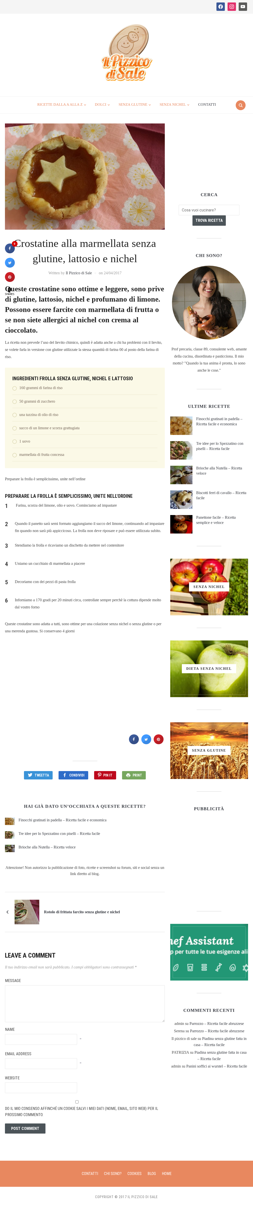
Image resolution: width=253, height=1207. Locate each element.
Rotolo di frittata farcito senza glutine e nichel (82, 912)
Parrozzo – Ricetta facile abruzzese (217, 1023)
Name (10, 1029)
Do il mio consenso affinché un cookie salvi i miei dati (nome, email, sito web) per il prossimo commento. (81, 1111)
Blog (152, 1173)
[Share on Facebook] (134, 742)
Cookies (134, 1173)
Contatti (207, 104)
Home (166, 1173)
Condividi (76, 775)
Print (137, 775)
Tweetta (42, 775)
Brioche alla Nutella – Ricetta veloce (47, 847)
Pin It (107, 775)
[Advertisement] (85, 683)
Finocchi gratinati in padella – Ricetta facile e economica (62, 820)
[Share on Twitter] (146, 742)
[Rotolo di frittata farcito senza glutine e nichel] (27, 912)
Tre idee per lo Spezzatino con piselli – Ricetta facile (59, 833)
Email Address (18, 1054)
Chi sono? (113, 1173)
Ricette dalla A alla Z (60, 104)
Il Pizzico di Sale (79, 273)
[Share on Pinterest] (159, 742)
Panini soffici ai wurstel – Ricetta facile (216, 1066)
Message (13, 980)
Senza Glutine (133, 104)
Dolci (100, 104)
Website (12, 1078)
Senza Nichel (173, 104)
